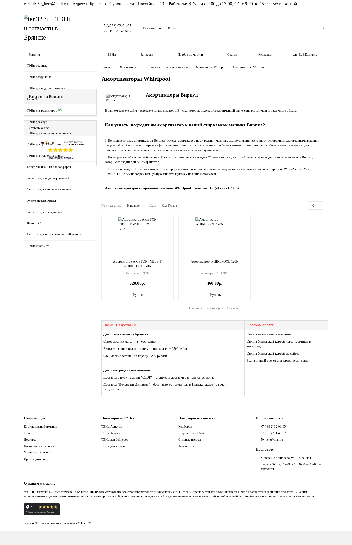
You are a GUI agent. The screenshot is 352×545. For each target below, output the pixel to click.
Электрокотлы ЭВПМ (41, 200)
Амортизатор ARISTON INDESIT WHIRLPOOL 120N (137, 264)
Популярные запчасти (197, 418)
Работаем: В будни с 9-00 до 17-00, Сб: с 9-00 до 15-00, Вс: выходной (233, 3)
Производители (34, 459)
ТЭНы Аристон (111, 426)
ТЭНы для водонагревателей (46, 88)
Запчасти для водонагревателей (48, 178)
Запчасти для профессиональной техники (55, 234)
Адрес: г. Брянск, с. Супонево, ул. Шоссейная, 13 (118, 3)
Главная (107, 67)
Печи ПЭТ (34, 223)
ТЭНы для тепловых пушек (45, 155)
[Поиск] (307, 28)
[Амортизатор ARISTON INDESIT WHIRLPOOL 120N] (137, 236)
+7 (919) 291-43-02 (116, 31)
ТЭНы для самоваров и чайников (49, 133)
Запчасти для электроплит (44, 212)
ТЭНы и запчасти (38, 245)
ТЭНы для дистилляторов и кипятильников (55, 144)
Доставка (30, 439)
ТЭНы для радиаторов (42, 110)
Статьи (232, 54)
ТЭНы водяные (37, 65)
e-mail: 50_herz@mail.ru (46, 3)
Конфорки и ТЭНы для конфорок (49, 167)
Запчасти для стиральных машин (49, 189)
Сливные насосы (189, 439)
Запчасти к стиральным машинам (168, 67)
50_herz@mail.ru (272, 439)
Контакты (265, 54)
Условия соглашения (37, 452)
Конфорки (185, 426)
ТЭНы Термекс (111, 433)
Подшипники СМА (191, 433)
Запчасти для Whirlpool (211, 67)
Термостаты (186, 446)
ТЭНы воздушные (39, 77)
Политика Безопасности (40, 446)
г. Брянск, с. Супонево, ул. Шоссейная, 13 (288, 457)
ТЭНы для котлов (113, 446)
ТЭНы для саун (37, 122)
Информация (35, 418)
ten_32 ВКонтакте (305, 54)
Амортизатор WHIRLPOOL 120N (214, 261)
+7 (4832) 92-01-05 (116, 26)
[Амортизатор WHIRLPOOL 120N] (214, 236)
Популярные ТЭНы (117, 418)
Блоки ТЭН (34, 99)
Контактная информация (40, 426)
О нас (27, 433)
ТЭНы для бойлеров (114, 439)
